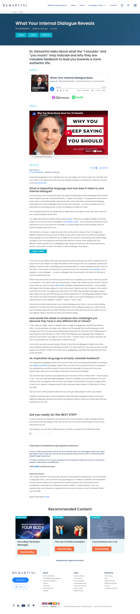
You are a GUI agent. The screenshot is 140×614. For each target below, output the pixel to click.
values (69, 219)
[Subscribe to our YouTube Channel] (23, 606)
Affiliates (45, 590)
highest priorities (40, 365)
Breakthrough (57, 5)
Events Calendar (79, 576)
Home (14, 12)
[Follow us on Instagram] (28, 606)
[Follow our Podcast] (33, 606)
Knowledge (96, 5)
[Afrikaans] (51, 604)
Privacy (101, 606)
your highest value (71, 222)
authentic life (41, 183)
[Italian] (58, 604)
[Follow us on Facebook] (14, 606)
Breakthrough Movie (111, 583)
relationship (59, 285)
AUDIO (21, 35)
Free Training (109, 576)
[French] (47, 604)
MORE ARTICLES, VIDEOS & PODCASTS (70, 561)
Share (92, 168)
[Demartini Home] (23, 573)
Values (73, 5)
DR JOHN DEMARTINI (22, 29)
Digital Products (79, 590)
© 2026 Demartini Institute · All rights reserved (78, 606)
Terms (96, 606)
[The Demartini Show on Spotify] (77, 97)
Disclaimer (108, 606)
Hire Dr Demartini (48, 588)
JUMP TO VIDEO (38, 251)
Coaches (113, 5)
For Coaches (78, 578)
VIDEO (33, 35)
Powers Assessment (80, 586)
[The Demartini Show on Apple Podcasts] (60, 97)
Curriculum (46, 586)
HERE (36, 466)
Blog (21, 12)
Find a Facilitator (79, 581)
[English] (43, 604)
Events (82, 5)
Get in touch (20, 580)
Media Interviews (110, 581)
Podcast (107, 586)
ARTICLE (45, 35)
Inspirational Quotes (111, 588)
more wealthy (94, 269)
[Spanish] (54, 604)
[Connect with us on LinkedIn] (18, 606)
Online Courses (78, 588)
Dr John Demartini (48, 576)
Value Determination (80, 583)
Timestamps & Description (43, 157)
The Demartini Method (50, 581)
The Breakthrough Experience (52, 578)
